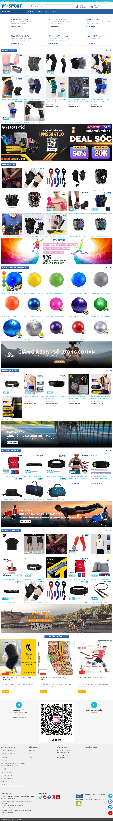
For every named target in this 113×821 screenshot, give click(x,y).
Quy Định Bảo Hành (7, 772)
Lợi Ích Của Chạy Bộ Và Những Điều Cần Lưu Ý (91, 678)
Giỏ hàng (4, 757)
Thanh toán (5, 788)
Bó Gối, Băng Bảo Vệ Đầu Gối (64, 750)
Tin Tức (47, 11)
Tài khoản (4, 785)
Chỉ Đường (79, 797)
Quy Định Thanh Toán (7, 775)
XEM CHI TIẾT (16, 27)
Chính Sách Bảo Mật (7, 751)
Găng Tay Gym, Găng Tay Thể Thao (66, 755)
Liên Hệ (54, 11)
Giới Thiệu (39, 11)
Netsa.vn (23, 819)
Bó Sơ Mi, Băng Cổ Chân (63, 753)
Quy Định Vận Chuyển (7, 778)
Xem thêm (94, 713)
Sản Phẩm (4, 782)
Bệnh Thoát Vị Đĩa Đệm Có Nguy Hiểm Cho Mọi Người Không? (55, 678)
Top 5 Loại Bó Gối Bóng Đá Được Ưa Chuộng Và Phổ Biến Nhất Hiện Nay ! (18, 678)
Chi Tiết (5, 691)
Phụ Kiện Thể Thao (62, 757)
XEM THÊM (109, 50)
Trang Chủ (31, 11)
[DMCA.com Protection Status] (79, 805)
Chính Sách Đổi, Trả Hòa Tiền (9, 754)
